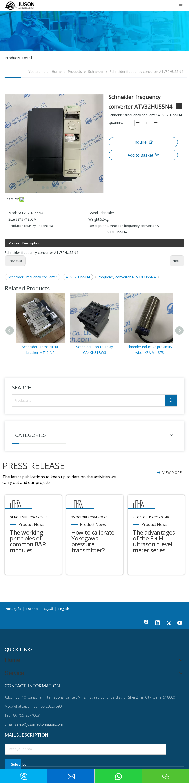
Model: (13, 212)
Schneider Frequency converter (32, 277)
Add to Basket (140, 155)
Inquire (140, 142)
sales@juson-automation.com (39, 724)
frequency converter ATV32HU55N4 (127, 277)
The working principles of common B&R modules (28, 541)
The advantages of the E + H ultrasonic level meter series (154, 541)
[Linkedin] (157, 623)
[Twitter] (169, 623)
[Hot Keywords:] (171, 400)
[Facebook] (146, 623)
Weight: (94, 219)
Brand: (93, 212)
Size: (12, 219)
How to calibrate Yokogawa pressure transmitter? (92, 541)
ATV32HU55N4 (78, 277)
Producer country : (23, 225)
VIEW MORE (172, 472)
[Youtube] (180, 623)
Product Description (24, 243)
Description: (97, 225)
